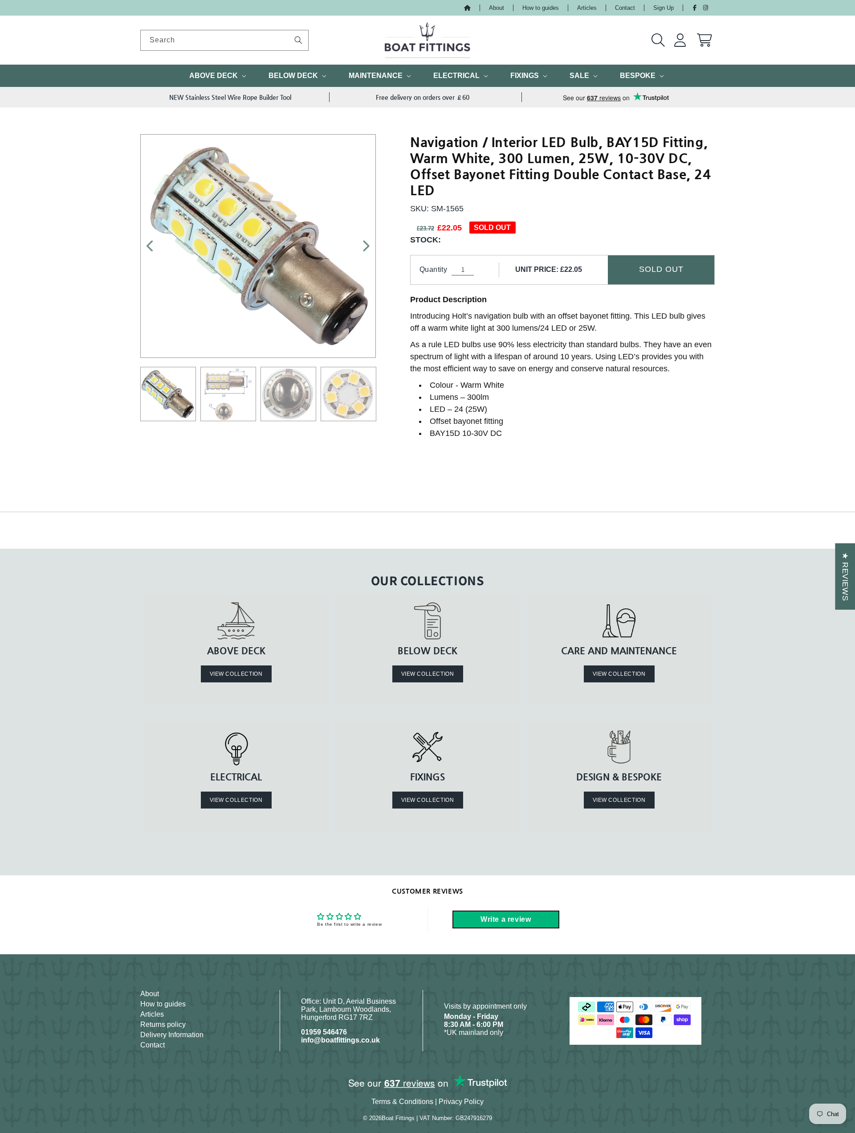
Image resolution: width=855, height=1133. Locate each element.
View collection (236, 674)
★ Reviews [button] (845, 576)
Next (361, 246)
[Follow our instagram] (705, 7)
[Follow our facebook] (694, 7)
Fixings (524, 75)
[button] (658, 40)
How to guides (540, 7)
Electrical (456, 75)
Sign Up (663, 7)
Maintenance (376, 75)
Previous (155, 246)
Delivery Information (172, 1035)
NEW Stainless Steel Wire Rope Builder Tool (230, 97)
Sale (579, 75)
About (496, 7)
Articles (587, 7)
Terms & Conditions (402, 1101)
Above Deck (213, 75)
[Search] (298, 40)
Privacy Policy (461, 1101)
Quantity (433, 269)
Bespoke (638, 75)
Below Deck (293, 75)
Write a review (505, 919)
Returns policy (163, 1024)
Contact (625, 7)
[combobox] (224, 40)
